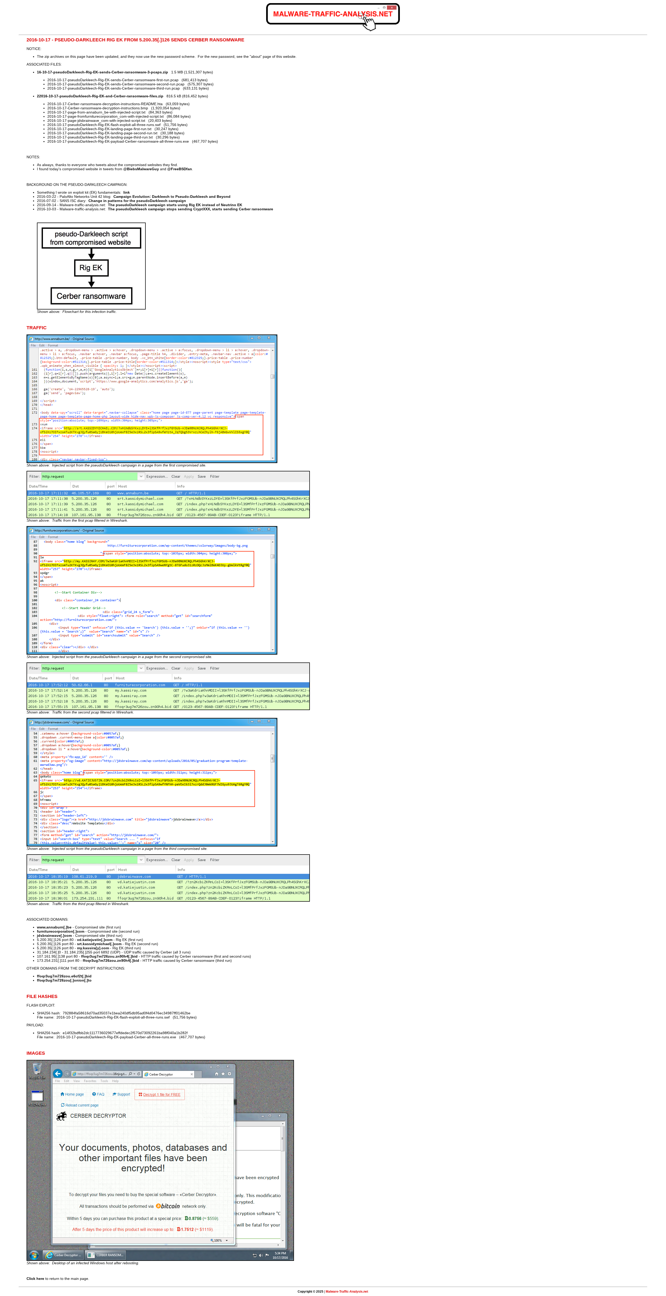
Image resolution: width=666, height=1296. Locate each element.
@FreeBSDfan (179, 169)
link (126, 192)
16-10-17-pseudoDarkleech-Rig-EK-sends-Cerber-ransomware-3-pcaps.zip (102, 72)
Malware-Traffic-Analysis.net (347, 1291)
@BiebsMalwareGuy (141, 169)
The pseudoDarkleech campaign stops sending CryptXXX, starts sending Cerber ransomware (190, 209)
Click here (35, 1278)
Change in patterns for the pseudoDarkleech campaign (137, 201)
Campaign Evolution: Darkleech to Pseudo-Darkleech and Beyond (171, 196)
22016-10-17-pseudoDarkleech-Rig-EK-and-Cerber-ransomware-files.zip (100, 96)
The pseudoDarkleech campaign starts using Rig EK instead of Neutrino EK (175, 205)
